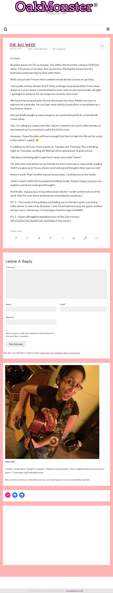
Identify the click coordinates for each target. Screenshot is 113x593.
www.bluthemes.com (74, 591)
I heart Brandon (40, 48)
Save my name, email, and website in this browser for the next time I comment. (30, 334)
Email (63, 304)
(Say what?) (64, 220)
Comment (11, 267)
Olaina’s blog (87, 181)
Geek (29, 48)
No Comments (59, 48)
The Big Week (22, 45)
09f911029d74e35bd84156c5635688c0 (33, 220)
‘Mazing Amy (30, 191)
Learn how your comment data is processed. (60, 353)
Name (9, 304)
